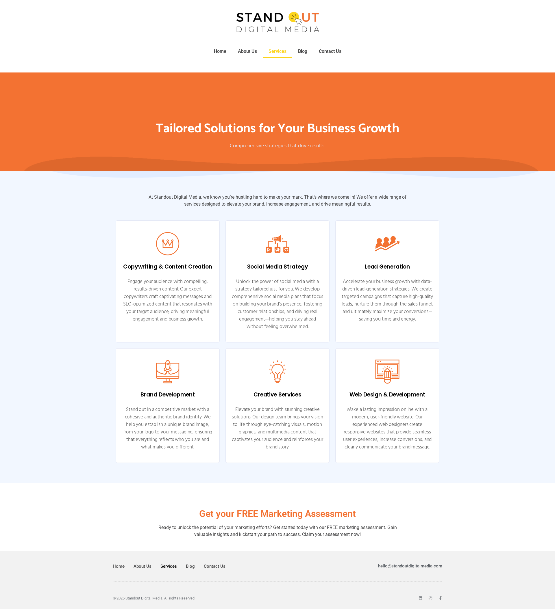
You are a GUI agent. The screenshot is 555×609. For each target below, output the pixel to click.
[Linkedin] (421, 598)
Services (277, 51)
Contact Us (330, 51)
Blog (302, 51)
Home (220, 51)
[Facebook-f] (440, 598)
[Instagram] (430, 598)
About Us (247, 51)
